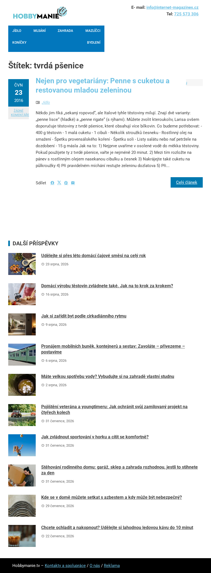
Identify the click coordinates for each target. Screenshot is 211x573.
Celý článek (186, 182)
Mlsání (40, 31)
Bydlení (93, 42)
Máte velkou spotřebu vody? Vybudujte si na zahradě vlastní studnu (107, 376)
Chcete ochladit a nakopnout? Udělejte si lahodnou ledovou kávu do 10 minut (117, 527)
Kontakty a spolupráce (65, 565)
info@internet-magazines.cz (172, 7)
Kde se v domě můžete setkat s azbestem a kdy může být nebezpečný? (111, 497)
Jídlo (16, 31)
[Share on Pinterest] (66, 182)
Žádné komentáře (20, 113)
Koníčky (19, 42)
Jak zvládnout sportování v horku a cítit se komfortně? (95, 437)
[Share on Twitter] (59, 182)
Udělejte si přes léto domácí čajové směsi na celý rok (93, 255)
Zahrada (65, 31)
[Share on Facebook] (52, 182)
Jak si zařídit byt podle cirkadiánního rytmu (83, 316)
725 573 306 (186, 14)
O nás (95, 565)
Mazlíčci (92, 31)
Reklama (112, 565)
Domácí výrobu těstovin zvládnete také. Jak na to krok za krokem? (107, 285)
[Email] (73, 182)
